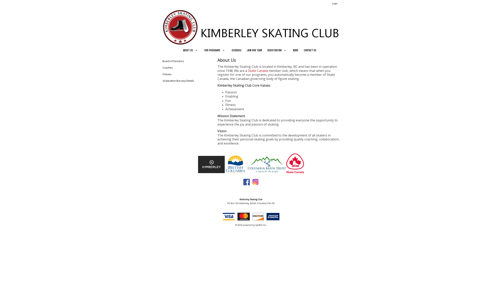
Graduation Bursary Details (178, 80)
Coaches (168, 67)
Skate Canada (258, 71)
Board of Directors (173, 61)
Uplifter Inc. (261, 225)
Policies (167, 74)
